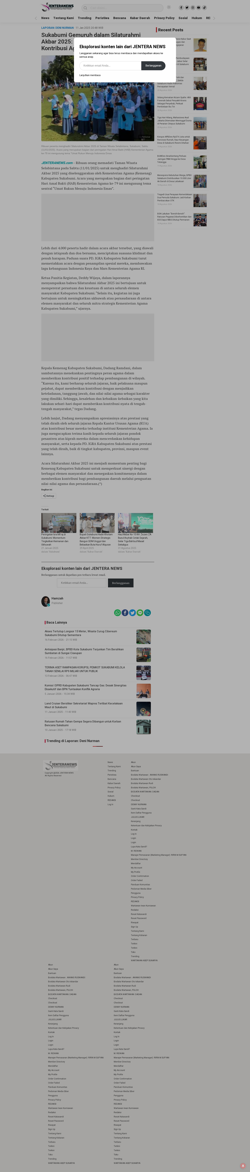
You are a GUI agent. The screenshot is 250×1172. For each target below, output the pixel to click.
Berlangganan (153, 66)
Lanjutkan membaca (90, 75)
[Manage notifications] (243, 1166)
